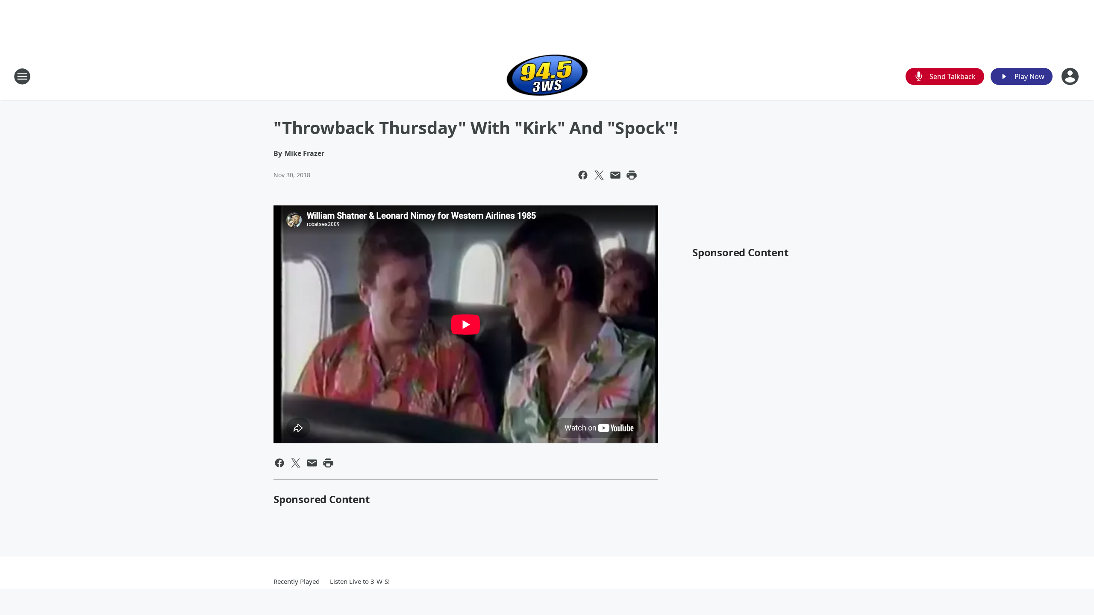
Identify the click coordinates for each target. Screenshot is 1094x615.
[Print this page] (632, 175)
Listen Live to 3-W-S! (360, 581)
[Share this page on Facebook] (583, 175)
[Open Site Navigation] (22, 76)
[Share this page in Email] (615, 175)
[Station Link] (547, 76)
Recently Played (297, 581)
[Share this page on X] (599, 175)
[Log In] (1071, 76)
